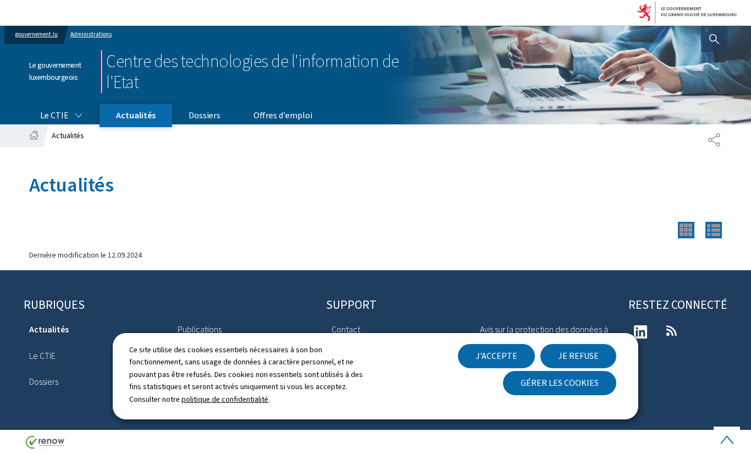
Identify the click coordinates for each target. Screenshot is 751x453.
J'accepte (496, 356)
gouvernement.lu (36, 34)
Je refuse (578, 356)
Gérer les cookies (560, 383)
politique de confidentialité (224, 399)
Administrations (91, 34)
